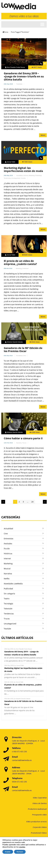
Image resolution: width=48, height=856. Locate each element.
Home (6, 32)
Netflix (6, 578)
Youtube (23, 178)
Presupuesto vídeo (39, 814)
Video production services (36, 821)
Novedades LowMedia (13, 583)
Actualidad (19, 175)
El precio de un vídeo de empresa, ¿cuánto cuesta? (20, 262)
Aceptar (7, 852)
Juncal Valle (11, 162)
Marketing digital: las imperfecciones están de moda (23, 169)
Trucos (24, 443)
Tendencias (7, 178)
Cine (24, 355)
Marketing (32, 175)
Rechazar (20, 852)
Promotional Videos (39, 833)
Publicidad (38, 175)
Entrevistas (8, 538)
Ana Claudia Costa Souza (16, 67)
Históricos (8, 553)
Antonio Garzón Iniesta (15, 342)
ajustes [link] (22, 847)
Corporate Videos (40, 827)
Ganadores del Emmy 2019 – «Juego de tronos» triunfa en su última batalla (24, 76)
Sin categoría (9, 593)
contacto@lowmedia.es (22, 760)
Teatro (6, 598)
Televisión (8, 608)
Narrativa (19, 443)
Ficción (7, 548)
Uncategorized (15, 178)
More (43, 135)
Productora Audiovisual (37, 809)
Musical (7, 568)
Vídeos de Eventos (40, 803)
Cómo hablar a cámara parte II (23, 438)
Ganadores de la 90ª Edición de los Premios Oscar (23, 349)
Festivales (19, 84)
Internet (25, 175)
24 (32, 501)
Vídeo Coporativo (40, 797)
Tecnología (8, 603)
